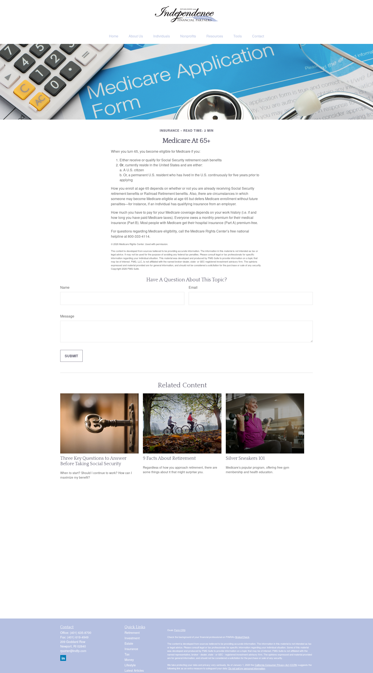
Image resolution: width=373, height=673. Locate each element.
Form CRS (179, 630)
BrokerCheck (242, 637)
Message (67, 316)
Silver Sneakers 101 (245, 458)
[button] (113, 36)
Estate (129, 643)
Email (193, 287)
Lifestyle (130, 665)
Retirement (132, 632)
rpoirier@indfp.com (73, 651)
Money (129, 659)
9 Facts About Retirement (169, 458)
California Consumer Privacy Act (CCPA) (276, 665)
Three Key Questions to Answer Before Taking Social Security (93, 461)
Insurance (131, 649)
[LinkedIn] (63, 658)
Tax (127, 654)
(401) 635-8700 (80, 632)
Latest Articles (134, 670)
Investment (132, 638)
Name (65, 287)
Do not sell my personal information (246, 668)
